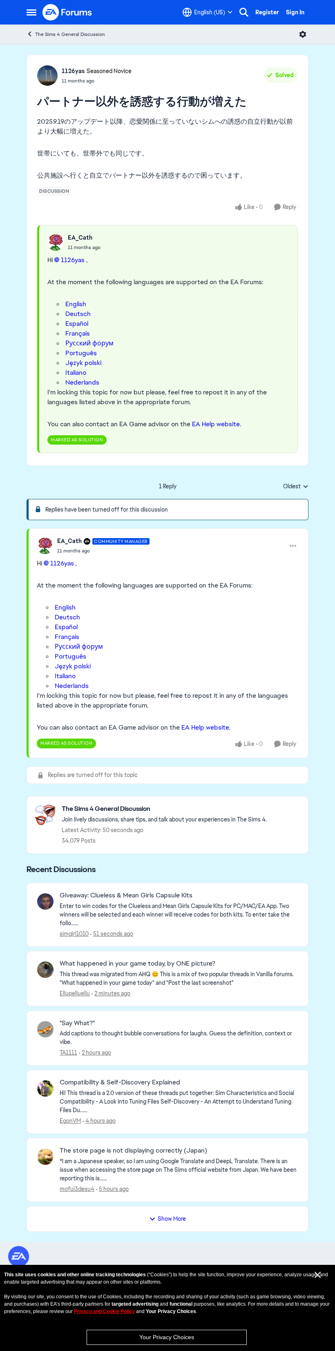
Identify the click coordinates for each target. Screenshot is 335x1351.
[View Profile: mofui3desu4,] (45, 1156)
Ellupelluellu (75, 993)
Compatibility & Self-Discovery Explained (120, 1082)
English (75, 304)
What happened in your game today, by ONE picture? (137, 963)
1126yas (73, 71)
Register (267, 12)
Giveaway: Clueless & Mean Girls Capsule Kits (126, 895)
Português (81, 353)
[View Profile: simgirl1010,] (45, 901)
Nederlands (82, 382)
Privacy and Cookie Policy (104, 1311)
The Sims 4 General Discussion (70, 34)
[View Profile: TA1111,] (45, 1029)
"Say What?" (77, 1023)
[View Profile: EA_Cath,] (55, 242)
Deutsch (78, 313)
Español (76, 323)
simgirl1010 (74, 933)
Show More (172, 1218)
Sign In (295, 12)
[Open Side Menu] (31, 12)
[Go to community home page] (67, 12)
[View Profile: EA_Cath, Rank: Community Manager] (45, 546)
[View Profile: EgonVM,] (45, 1088)
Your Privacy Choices (166, 1337)
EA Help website (216, 424)
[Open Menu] (302, 34)
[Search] (244, 12)
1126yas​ (73, 260)
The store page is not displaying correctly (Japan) (133, 1150)
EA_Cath (80, 237)
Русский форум (89, 343)
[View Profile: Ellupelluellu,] (45, 970)
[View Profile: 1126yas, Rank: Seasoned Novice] (47, 75)
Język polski (83, 362)
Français (77, 333)
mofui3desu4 (77, 1189)
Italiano (75, 372)
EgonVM (70, 1120)
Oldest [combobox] (295, 487)
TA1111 (68, 1052)
